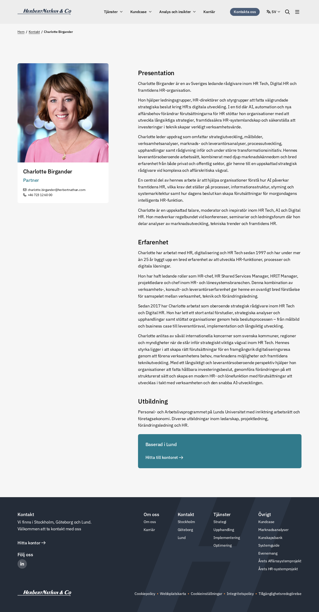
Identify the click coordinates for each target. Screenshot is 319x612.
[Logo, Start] (44, 12)
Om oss (150, 521)
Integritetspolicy (240, 593)
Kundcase (138, 11)
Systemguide (269, 545)
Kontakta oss (245, 11)
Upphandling (223, 529)
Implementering (226, 537)
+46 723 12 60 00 (40, 195)
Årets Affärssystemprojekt (279, 561)
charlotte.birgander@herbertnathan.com (56, 190)
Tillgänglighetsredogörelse (280, 593)
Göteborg (185, 529)
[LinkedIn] (22, 564)
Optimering (222, 545)
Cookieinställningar (206, 593)
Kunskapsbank (270, 537)
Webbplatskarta (173, 593)
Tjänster (110, 11)
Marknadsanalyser (273, 529)
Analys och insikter (175, 11)
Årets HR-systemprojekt (278, 568)
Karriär (209, 11)
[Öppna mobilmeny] (297, 12)
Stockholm (186, 521)
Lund (182, 537)
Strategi (219, 521)
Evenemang (267, 553)
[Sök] (287, 12)
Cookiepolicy (145, 593)
